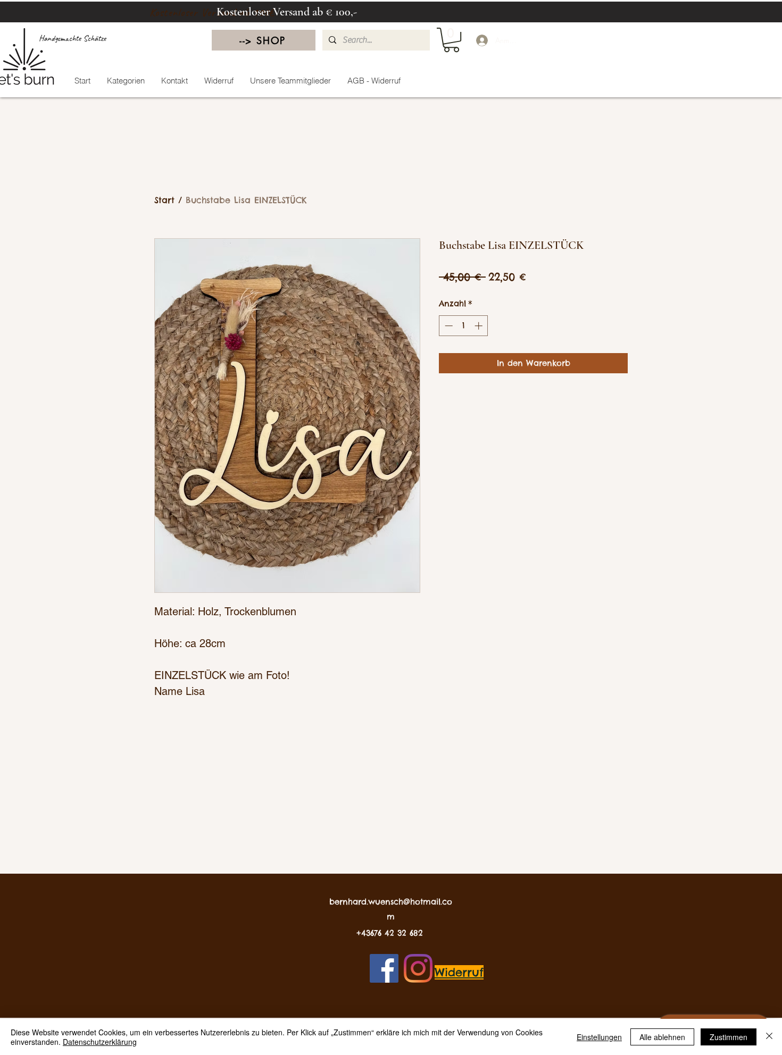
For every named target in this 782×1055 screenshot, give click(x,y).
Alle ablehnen (662, 1037)
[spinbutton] (463, 326)
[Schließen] (769, 1036)
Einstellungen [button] (599, 1037)
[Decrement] (447, 326)
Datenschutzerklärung (100, 1041)
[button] (451, 40)
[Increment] (479, 326)
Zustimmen (728, 1037)
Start (164, 200)
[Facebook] (384, 968)
